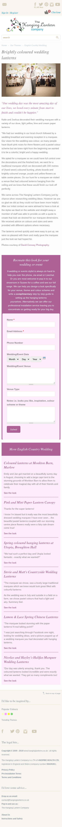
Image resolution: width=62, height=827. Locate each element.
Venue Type (13, 389)
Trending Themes (9, 720)
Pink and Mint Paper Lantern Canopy (29, 502)
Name (10, 319)
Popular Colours (10, 709)
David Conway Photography (35, 245)
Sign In (5, 12)
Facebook (35, 4)
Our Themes (15, 45)
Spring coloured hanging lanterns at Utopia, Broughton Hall (28, 544)
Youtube (57, 4)
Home (4, 45)
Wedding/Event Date (18, 354)
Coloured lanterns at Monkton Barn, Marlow (28, 465)
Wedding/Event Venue (19, 366)
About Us (6, 815)
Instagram (52, 4)
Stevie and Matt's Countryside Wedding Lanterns (31, 574)
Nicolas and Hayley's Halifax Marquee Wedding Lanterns (30, 659)
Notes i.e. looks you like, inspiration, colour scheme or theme (30, 402)
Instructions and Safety (12, 819)
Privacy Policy (8, 770)
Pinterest (46, 4)
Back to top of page (53, 693)
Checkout (56, 12)
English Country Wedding (35, 45)
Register (14, 12)
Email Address (15, 331)
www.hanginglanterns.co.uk (36, 751)
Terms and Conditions (11, 777)
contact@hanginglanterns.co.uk (4, 4)
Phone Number (15, 342)
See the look (28, 493)
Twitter (41, 4)
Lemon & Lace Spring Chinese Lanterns (31, 617)
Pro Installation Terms (11, 774)
